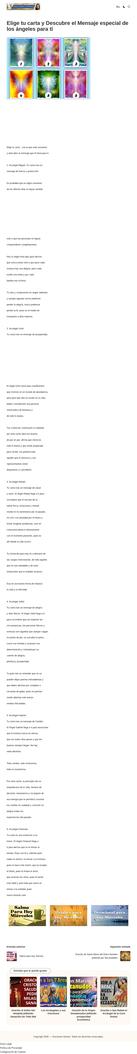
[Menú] (117, 7)
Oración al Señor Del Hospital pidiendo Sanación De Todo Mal (23, 1013)
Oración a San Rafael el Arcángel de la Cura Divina (113, 1013)
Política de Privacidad (11, 1048)
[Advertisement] (68, 120)
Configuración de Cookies (13, 1052)
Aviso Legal (6, 1044)
